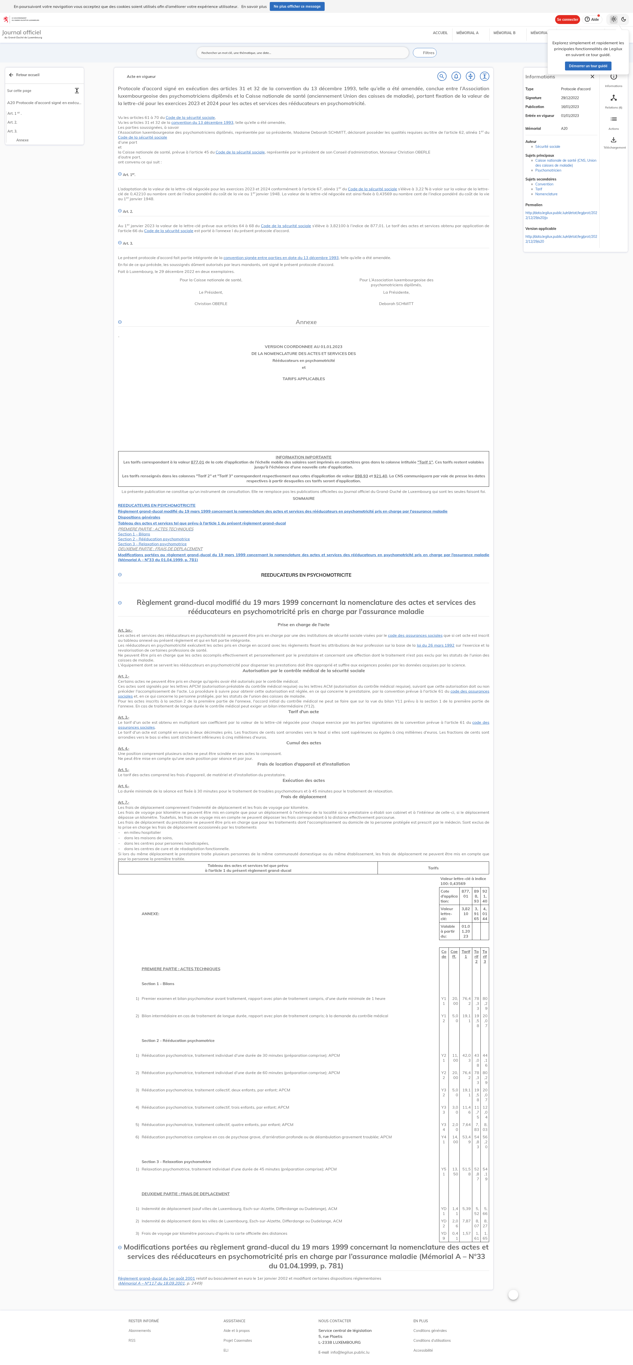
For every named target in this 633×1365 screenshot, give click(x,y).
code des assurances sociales (415, 635)
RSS (132, 1340)
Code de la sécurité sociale (190, 117)
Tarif (538, 189)
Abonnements (140, 1330)
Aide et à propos (237, 1330)
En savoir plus (254, 6)
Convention (544, 184)
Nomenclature (546, 194)
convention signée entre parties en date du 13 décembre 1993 (281, 257)
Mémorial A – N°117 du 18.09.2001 (152, 1283)
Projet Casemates (238, 1340)
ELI (226, 1350)
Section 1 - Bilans (134, 533)
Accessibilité (423, 1350)
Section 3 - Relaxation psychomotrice (152, 543)
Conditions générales (430, 1330)
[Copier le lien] (549, 205)
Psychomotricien (548, 170)
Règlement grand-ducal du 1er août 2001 (156, 1278)
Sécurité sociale (547, 146)
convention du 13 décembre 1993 (202, 122)
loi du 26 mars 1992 (436, 645)
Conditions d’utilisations (432, 1340)
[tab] (613, 80)
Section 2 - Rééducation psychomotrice (154, 538)
